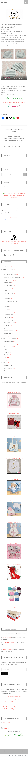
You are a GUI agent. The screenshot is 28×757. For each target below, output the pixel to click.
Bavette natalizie (8, 365)
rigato (14, 43)
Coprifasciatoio (7, 298)
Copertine (6, 296)
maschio (12, 41)
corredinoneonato (5, 39)
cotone (11, 39)
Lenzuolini (6, 309)
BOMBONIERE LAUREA (8, 269)
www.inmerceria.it (14, 109)
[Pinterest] (10, 255)
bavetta (12, 35)
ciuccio (10, 37)
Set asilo (6, 336)
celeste (7, 37)
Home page (4, 160)
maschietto (7, 41)
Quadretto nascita (8, 328)
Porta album (7, 354)
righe (17, 43)
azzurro (4, 35)
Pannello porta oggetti (9, 320)
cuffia (14, 39)
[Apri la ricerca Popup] (26, 2)
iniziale (3, 41)
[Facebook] (5, 255)
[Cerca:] (14, 174)
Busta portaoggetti (8, 285)
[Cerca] (25, 174)
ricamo (10, 43)
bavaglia (9, 35)
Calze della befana (8, 368)
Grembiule (6, 306)
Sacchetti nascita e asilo (9, 330)
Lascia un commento (18, 45)
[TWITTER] (18, 751)
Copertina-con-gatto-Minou (18, 647)
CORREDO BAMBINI (16, 31)
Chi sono (3, 163)
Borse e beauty (7, 282)
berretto (19, 35)
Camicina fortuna (8, 288)
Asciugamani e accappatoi (10, 274)
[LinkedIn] (13, 255)
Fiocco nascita (7, 304)
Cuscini (5, 349)
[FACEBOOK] (14, 751)
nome (15, 41)
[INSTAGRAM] (9, 751)
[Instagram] (2, 255)
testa (9, 45)
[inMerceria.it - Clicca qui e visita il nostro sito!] (14, 193)
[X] (8, 255)
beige (16, 35)
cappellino (24, 35)
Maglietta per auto (8, 312)
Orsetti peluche (7, 317)
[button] (7, 54)
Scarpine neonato (8, 333)
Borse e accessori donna (10, 344)
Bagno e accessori (8, 341)
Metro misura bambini (9, 314)
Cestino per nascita (8, 293)
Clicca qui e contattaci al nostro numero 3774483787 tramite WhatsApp (14, 242)
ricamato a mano (5, 43)
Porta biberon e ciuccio (9, 322)
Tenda (5, 360)
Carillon (5, 290)
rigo (19, 43)
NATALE (4, 362)
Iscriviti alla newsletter (13, 658)
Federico (22, 39)
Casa (5, 370)
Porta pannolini (7, 325)
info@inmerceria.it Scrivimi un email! (14, 216)
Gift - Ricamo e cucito (8, 633)
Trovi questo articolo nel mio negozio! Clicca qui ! (14, 102)
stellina (5, 45)
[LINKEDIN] (23, 751)
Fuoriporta (6, 352)
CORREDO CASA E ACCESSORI (10, 338)
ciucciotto (14, 37)
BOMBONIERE (6, 266)
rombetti (22, 43)
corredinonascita (20, 37)
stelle (2, 45)
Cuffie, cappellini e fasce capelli (11, 301)
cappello (3, 37)
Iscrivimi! (4, 673)
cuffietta (18, 39)
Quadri (5, 357)
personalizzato (20, 41)
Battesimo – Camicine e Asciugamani (12, 277)
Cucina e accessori (8, 346)
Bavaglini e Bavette (7, 31)
